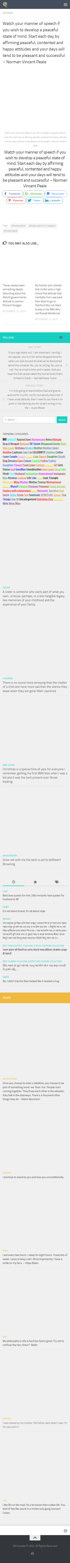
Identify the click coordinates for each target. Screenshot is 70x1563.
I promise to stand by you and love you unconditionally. (33, 1177)
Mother (7, 1418)
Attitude (8, 13)
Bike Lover (9, 765)
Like (5, 1500)
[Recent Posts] (13, 882)
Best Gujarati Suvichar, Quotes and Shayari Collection (32, 961)
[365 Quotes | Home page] (6, 4)
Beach (6, 443)
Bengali (7, 919)
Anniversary (10, 855)
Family (36, 460)
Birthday (20, 448)
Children (8, 678)
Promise (33, 486)
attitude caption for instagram (42, 225)
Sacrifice (54, 490)
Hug (11, 473)
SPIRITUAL (47, 495)
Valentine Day (45, 499)
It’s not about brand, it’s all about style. (24, 911)
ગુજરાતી (11, 439)
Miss (16, 482)
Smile (6, 1251)
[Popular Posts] (35, 882)
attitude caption (18, 225)
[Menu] (65, 4)
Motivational (10, 1079)
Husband (20, 473)
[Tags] (56, 882)
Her (64, 469)
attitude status (10, 231)
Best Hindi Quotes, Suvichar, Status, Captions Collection (33, 946)
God (5, 1337)
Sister (6, 587)
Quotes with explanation (17, 490)
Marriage (8, 482)
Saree (6, 907)
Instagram (60, 473)
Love (5, 891)
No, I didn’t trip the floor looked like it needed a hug (31, 981)
